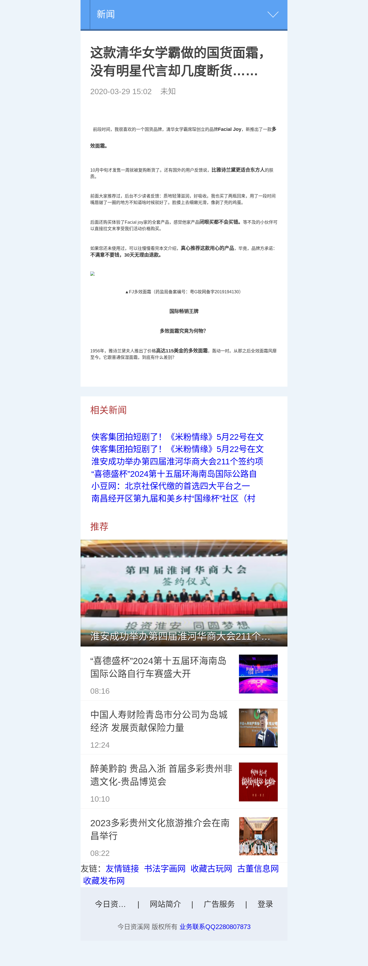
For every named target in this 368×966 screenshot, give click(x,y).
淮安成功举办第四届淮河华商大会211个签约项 (177, 461)
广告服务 (219, 904)
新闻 (106, 14)
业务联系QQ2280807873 (215, 926)
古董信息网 (258, 868)
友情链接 (122, 868)
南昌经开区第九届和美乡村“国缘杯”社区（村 (173, 498)
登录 (265, 904)
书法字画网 (165, 868)
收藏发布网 (104, 881)
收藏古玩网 (211, 868)
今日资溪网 (114, 904)
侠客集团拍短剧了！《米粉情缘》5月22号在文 (177, 437)
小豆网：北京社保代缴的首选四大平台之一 (170, 486)
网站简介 (165, 904)
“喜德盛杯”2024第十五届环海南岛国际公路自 (174, 474)
